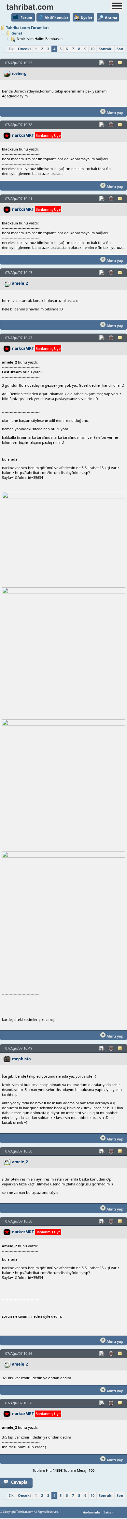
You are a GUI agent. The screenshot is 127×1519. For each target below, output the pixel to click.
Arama (111, 17)
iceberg (19, 73)
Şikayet (111, 62)
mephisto (21, 1059)
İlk (11, 48)
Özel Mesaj (120, 62)
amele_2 (20, 283)
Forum (26, 17)
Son (120, 48)
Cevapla (19, 1482)
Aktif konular (56, 17)
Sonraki (105, 48)
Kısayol (102, 62)
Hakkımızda (91, 1512)
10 (92, 48)
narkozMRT (23, 135)
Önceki (24, 48)
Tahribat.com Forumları (27, 27)
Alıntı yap (114, 112)
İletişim (109, 1512)
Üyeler (86, 17)
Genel (16, 33)
